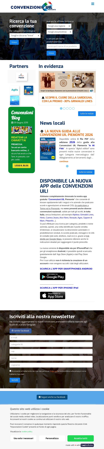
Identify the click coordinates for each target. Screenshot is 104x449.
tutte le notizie (87, 113)
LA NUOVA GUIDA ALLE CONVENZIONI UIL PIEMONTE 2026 (66, 133)
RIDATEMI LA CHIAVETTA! (19, 139)
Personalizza (52, 438)
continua (63, 161)
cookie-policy (26, 431)
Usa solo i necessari (23, 438)
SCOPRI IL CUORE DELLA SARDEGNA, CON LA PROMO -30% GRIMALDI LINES (67, 99)
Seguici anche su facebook (53, 397)
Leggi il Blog (21, 165)
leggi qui (53, 371)
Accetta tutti (80, 438)
